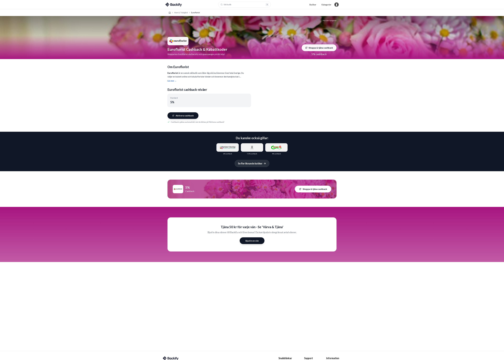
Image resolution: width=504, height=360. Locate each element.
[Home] (170, 12)
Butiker (312, 4)
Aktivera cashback (185, 115)
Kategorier (326, 4)
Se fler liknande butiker (250, 163)
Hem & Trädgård (181, 12)
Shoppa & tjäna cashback (321, 47)
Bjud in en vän (252, 240)
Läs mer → (171, 81)
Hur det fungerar (330, 20)
